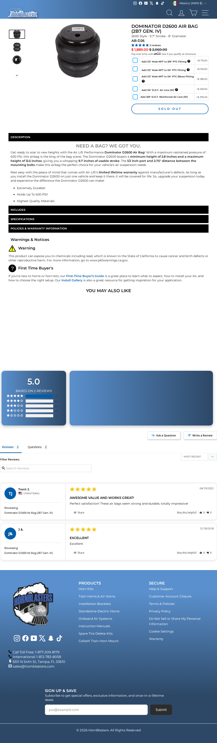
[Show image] (17, 34)
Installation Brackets (95, 604)
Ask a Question (166, 435)
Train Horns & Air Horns (97, 596)
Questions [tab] (35, 447)
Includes (18, 209)
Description (20, 137)
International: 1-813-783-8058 (37, 657)
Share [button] (80, 512)
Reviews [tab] (8, 447)
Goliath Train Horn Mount (99, 641)
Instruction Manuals (94, 626)
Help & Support (161, 589)
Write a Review (202, 435)
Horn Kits (86, 589)
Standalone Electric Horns (99, 611)
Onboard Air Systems (95, 619)
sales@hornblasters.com (33, 666)
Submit (161, 710)
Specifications (22, 219)
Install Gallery (71, 280)
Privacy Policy (160, 611)
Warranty (156, 639)
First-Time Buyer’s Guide (85, 276)
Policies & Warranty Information (39, 228)
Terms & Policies (161, 604)
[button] (202, 512)
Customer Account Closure (170, 596)
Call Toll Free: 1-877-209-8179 (36, 652)
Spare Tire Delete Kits (96, 633)
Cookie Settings (161, 631)
